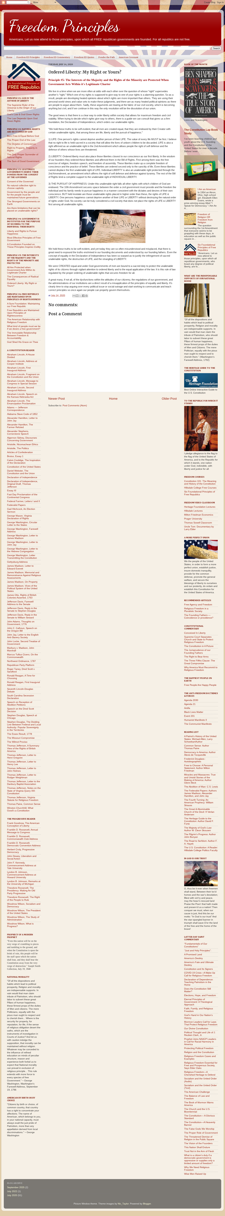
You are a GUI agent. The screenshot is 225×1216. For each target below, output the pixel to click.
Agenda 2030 (191, 700)
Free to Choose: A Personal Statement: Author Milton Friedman (198, 768)
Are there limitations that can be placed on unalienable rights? (23, 209)
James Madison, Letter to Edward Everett (20, 567)
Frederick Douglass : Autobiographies (195, 760)
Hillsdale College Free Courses (200, 488)
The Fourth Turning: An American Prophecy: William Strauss (198, 802)
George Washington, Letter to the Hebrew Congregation (22, 550)
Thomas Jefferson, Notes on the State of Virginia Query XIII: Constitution (24, 791)
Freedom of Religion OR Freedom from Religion (205, 218)
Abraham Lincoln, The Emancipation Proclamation (21, 402)
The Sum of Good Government (23, 161)
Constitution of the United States (24, 467)
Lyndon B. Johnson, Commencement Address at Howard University (21, 875)
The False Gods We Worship (199, 1129)
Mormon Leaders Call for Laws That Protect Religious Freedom (200, 1023)
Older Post (169, 398)
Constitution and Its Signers (198, 969)
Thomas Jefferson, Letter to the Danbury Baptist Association (23, 782)
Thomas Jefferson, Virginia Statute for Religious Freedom (22, 798)
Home (9, 57)
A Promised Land (193, 954)
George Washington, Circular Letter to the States (22, 523)
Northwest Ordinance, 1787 (21, 661)
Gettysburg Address (17, 562)
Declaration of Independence (22, 477)
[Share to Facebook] (83, 295)
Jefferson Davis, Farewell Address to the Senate (20, 603)
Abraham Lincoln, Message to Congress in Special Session (22, 382)
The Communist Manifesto (198, 724)
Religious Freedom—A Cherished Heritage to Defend (199, 1073)
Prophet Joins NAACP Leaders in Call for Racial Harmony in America (200, 1042)
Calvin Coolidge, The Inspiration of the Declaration (23, 461)
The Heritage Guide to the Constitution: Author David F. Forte (199, 821)
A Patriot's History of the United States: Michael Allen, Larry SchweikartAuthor (200, 739)
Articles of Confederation (20, 452)
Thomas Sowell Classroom (198, 522)
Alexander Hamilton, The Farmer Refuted (20, 426)
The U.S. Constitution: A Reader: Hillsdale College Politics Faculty (201, 848)
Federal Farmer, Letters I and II (23, 501)
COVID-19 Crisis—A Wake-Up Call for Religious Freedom (199, 974)
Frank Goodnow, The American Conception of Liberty (23, 824)
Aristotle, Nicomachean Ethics (22, 444)
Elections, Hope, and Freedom (200, 995)
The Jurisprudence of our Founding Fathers (197, 651)
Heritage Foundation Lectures (199, 507)
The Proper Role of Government (201, 1133)
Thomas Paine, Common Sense (23, 804)
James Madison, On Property (22, 582)
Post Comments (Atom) (75, 405)
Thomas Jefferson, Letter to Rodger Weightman (21, 776)
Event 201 (189, 716)
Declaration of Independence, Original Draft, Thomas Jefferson (22, 484)
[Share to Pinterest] (86, 295)
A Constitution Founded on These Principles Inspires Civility (24, 245)
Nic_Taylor (123, 1203)
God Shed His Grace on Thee (22, 342)
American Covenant (128, 57)
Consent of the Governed (20, 181)
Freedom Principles (64, 26)
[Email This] (74, 295)
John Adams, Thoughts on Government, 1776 (20, 622)
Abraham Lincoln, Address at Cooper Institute (22, 362)
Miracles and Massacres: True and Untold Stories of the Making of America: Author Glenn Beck (200, 778)
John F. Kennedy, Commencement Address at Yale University (21, 865)
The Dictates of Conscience (21, 144)
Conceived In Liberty (195, 633)
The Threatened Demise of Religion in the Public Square (199, 1138)
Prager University (193, 519)
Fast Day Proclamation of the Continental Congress (22, 495)
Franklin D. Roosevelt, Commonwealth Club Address (22, 837)
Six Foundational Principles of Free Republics (207, 247)
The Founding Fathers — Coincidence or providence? (198, 616)
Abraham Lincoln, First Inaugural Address (19, 369)
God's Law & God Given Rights (23, 114)
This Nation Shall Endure (197, 1147)
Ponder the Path (106, 57)
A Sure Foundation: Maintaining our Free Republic (23, 305)
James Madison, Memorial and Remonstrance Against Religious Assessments (24, 575)
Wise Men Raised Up (195, 1174)
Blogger (147, 1203)
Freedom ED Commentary (57, 57)
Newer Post (56, 398)
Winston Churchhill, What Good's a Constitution (20, 809)
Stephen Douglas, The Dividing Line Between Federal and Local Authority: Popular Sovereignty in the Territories (24, 726)
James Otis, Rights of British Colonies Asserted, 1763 (21, 596)
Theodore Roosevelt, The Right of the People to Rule (23, 898)
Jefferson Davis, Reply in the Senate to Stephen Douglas (22, 609)
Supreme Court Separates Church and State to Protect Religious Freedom (198, 639)
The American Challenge (197, 1092)
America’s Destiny (193, 958)
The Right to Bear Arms (196, 656)
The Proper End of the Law (21, 140)
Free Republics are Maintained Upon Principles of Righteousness (23, 313)
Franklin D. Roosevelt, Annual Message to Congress (22, 831)
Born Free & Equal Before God (23, 136)
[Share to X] (80, 295)
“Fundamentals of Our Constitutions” (195, 945)
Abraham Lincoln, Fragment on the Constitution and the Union (23, 375)
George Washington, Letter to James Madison (22, 536)
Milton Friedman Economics (198, 515)
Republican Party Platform (20, 665)
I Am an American (207, 189)
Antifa (187, 708)
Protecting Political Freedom (198, 1048)
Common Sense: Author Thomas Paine (196, 747)
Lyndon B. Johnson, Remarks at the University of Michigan (23, 882)
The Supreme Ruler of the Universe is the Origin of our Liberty (21, 108)
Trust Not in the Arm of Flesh (199, 1151)
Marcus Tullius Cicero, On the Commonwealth (22, 655)
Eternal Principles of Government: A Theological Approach (198, 1002)
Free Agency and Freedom (198, 604)
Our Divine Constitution (196, 1028)
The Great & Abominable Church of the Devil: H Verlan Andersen (199, 812)
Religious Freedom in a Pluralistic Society (196, 609)
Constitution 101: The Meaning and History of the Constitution (200, 482)
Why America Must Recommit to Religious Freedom (200, 668)
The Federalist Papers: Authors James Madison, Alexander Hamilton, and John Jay (200, 793)
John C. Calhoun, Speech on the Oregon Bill (22, 629)
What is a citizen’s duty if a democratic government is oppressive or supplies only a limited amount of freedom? (199, 1159)
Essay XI (11, 490)
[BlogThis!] (77, 295)
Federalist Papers (16, 505)
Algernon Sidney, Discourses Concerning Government (22, 439)
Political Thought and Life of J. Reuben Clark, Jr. (200, 1033)
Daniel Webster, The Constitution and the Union (21, 472)
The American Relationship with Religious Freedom (23, 320)
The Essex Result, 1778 (19, 734)
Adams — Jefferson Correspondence (17, 408)
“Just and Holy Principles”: (197, 950)
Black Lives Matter (193, 712)
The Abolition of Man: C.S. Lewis (201, 787)
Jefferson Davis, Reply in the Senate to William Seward (22, 616)
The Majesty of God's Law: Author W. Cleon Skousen (198, 829)
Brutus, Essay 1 (15, 456)
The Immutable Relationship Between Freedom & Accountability (21, 335)
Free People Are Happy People (200, 685)
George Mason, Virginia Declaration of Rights (19, 517)
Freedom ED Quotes (84, 57)
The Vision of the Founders (198, 1143)
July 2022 (12, 1191)
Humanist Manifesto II (195, 720)
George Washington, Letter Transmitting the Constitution (22, 556)
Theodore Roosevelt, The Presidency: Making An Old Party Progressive (21, 890)
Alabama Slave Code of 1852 (22, 414)
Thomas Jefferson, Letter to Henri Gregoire (21, 756)
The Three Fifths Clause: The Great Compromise (199, 662)
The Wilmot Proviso (17, 742)
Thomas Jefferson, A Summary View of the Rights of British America (23, 748)
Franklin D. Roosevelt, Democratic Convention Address (24, 844)
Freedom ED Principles (28, 57)
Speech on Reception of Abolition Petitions (19, 703)
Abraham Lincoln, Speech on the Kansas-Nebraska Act (22, 395)
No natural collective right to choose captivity (21, 186)
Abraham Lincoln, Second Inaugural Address (20, 388)
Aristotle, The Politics (18, 448)
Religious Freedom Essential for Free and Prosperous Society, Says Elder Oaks (200, 1065)
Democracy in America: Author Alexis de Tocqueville (200, 753)
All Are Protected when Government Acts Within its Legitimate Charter (21, 270)
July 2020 (12, 1195)
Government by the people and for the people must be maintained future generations (23, 195)
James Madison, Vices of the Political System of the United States (22, 588)
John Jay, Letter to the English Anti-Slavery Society (23, 636)
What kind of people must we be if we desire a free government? (24, 327)
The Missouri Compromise (21, 738)
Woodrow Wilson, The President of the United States (24, 911)
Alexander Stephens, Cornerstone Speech (18, 432)
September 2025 (16, 1187)
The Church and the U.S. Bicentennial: (197, 1110)
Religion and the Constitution (199, 1052)
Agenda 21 (190, 704)
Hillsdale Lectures (193, 511)
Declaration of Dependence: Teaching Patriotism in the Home (198, 982)
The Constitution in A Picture (198, 646)
